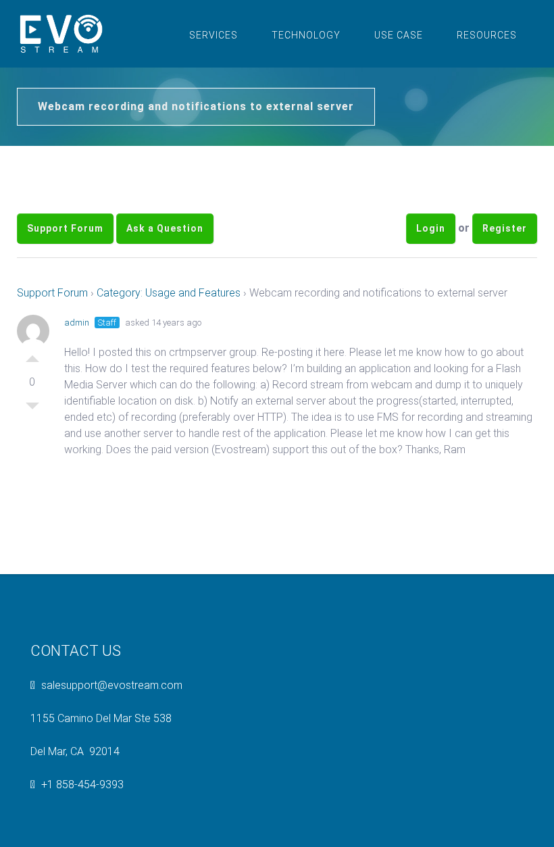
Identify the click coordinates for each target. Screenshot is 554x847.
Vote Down (32, 409)
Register (504, 228)
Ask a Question (164, 228)
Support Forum (65, 228)
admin (76, 322)
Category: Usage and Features (169, 292)
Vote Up (32, 355)
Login (430, 228)
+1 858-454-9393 (82, 784)
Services (213, 35)
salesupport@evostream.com (111, 685)
